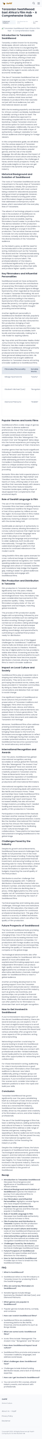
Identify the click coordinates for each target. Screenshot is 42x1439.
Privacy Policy (7, 1416)
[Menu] (38, 3)
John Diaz (35, 22)
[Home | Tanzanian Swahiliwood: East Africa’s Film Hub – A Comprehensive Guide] (11, 3)
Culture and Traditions (6, 22)
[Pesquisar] (33, 3)
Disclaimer (6, 1421)
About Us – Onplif (9, 1411)
